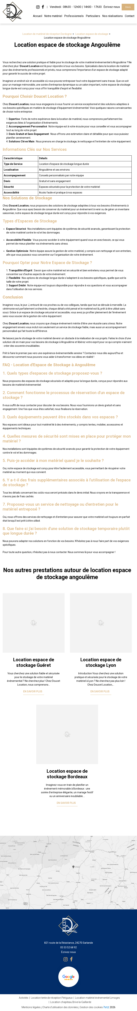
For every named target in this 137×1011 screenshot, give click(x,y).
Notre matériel (53, 16)
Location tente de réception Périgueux (52, 997)
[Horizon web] (106, 1007)
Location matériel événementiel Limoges (97, 997)
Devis (128, 7)
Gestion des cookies (91, 1007)
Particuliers (93, 16)
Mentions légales (31, 1007)
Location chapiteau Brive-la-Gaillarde (70, 1002)
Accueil (37, 16)
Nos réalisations (112, 16)
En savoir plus (32, 691)
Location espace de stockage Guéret (33, 662)
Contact (129, 16)
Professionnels (74, 16)
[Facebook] (43, 7)
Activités (23, 997)
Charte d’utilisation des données (60, 1007)
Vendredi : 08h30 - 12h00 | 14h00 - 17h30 (76, 7)
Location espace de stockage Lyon (100, 662)
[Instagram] (38, 7)
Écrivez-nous (111, 7)
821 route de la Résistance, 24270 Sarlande (68, 942)
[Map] (68, 872)
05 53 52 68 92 (68, 947)
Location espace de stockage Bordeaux (67, 773)
